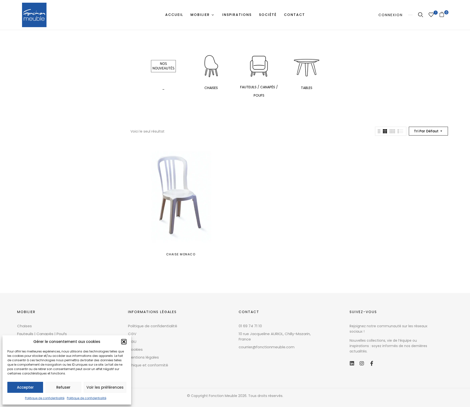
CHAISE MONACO (181, 254)
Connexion (390, 14)
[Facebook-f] (371, 363)
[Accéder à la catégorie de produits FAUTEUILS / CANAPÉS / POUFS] (259, 66)
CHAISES (211, 87)
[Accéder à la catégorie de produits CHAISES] (211, 66)
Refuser (63, 387)
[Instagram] (362, 363)
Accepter (25, 387)
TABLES (306, 87)
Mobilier (26, 311)
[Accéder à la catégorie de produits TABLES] (307, 66)
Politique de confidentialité (44, 398)
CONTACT (249, 311)
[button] (123, 341)
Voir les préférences (105, 387)
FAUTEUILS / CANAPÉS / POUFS (259, 91)
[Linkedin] (352, 363)
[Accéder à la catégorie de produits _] (163, 66)
